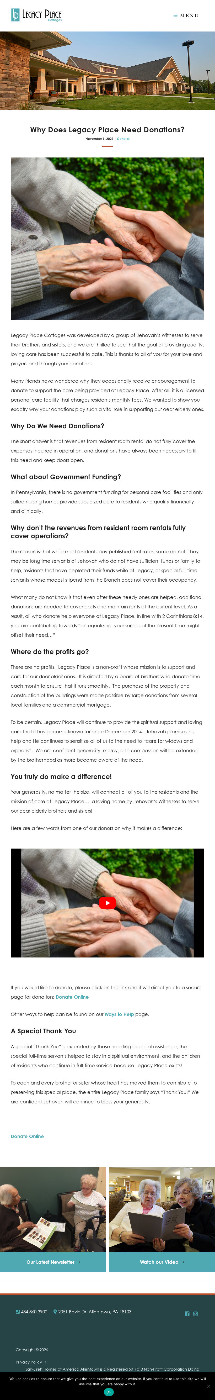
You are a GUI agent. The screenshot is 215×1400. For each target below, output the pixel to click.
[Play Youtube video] (107, 903)
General (123, 139)
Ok (108, 1392)
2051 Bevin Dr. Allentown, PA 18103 (94, 1311)
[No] (208, 1386)
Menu (188, 15)
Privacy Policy (29, 1362)
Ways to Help (119, 1014)
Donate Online (72, 997)
